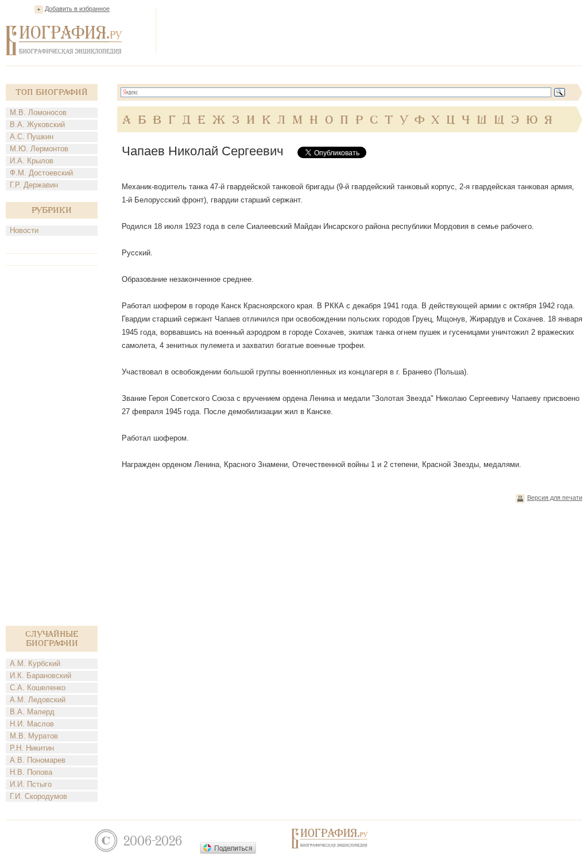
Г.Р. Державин (34, 185)
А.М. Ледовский (37, 699)
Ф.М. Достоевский (41, 173)
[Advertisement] (373, 31)
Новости (24, 230)
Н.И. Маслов (32, 724)
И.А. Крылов (31, 160)
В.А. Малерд (32, 711)
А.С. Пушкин (31, 136)
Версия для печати (554, 497)
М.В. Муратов (34, 736)
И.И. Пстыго (31, 784)
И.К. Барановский (40, 675)
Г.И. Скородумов (38, 796)
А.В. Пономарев (37, 760)
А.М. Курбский (35, 663)
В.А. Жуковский (37, 124)
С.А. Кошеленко (37, 687)
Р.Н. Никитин (32, 748)
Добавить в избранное (77, 8)
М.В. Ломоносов (38, 112)
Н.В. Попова (31, 772)
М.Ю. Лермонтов (39, 148)
